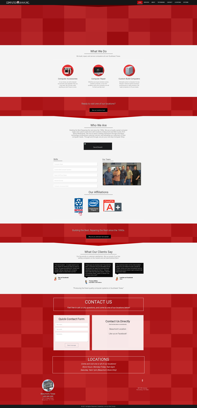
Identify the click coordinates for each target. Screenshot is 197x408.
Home (139, 2)
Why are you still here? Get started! (98, 236)
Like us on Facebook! (118, 333)
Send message (71, 345)
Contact (169, 2)
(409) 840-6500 (48, 396)
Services (146, 2)
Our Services (157, 33)
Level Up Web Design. (110, 406)
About (153, 2)
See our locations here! (98, 110)
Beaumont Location (117, 329)
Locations (178, 2)
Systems (185, 2)
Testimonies (161, 2)
